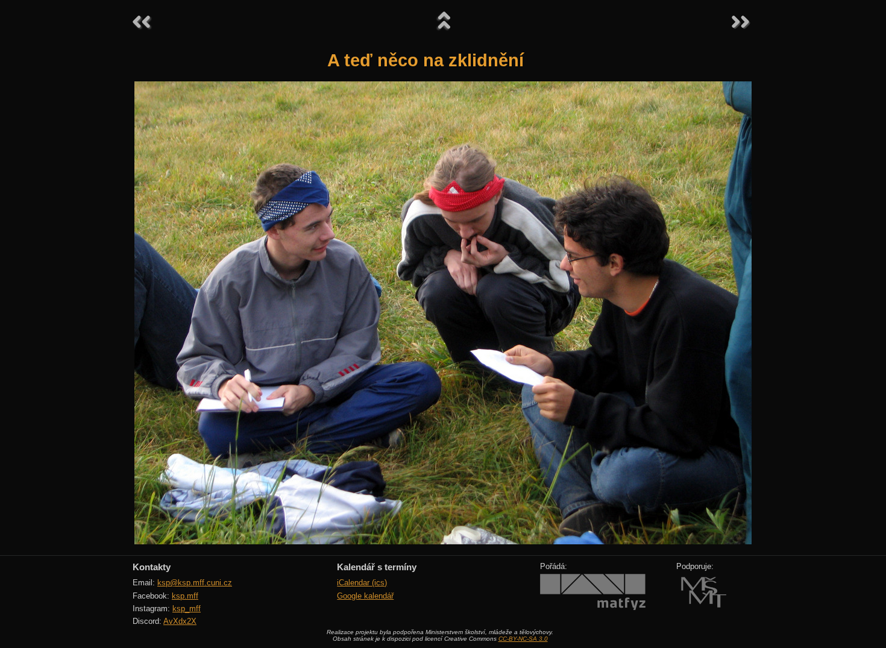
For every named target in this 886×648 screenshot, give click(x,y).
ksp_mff (186, 608)
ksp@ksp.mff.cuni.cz (194, 582)
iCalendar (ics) (362, 582)
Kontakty (152, 567)
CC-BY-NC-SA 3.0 (523, 638)
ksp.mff (185, 595)
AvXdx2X (179, 621)
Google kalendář (365, 595)
